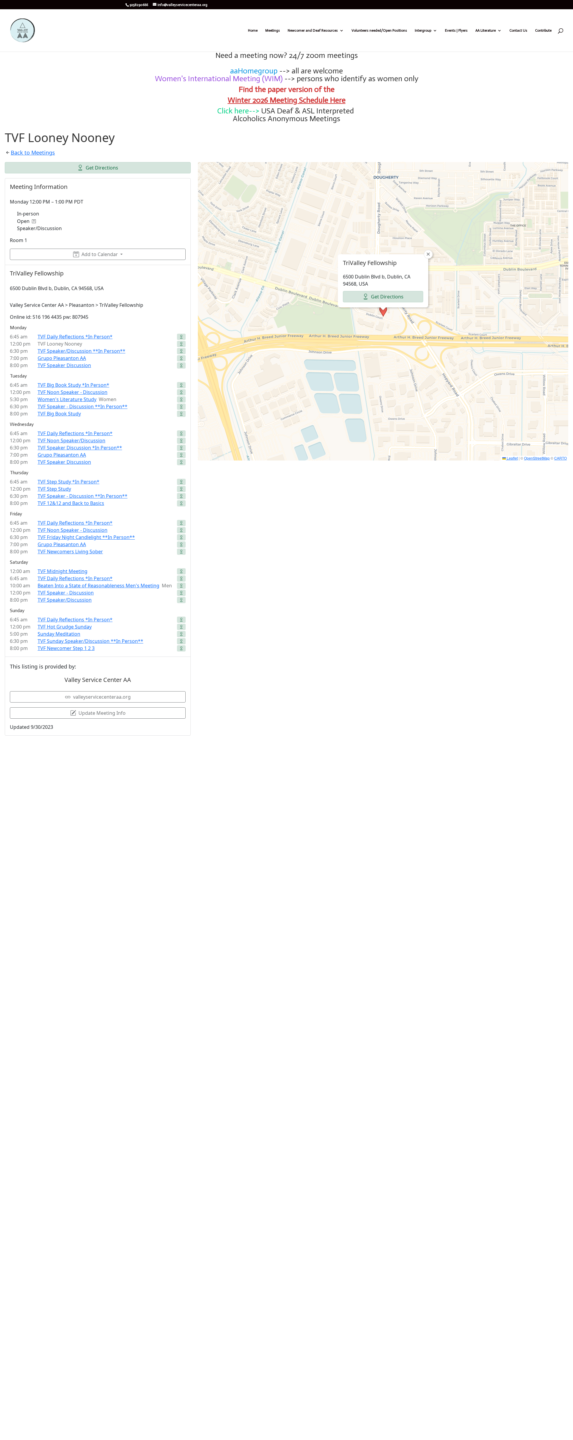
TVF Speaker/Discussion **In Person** (81, 351)
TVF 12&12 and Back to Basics (71, 503)
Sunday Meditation (59, 634)
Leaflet (512, 458)
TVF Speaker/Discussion (65, 600)
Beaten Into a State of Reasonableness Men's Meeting (98, 585)
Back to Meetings (33, 152)
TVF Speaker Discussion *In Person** (80, 447)
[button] (383, 311)
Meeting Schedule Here (308, 100)
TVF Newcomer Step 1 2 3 (66, 648)
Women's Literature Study (67, 399)
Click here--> (238, 110)
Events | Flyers (456, 30)
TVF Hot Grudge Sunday (65, 626)
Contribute (543, 30)
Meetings (272, 30)
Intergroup (423, 30)
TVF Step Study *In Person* (68, 481)
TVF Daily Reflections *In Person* (75, 336)
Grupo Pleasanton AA (62, 358)
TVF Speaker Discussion (64, 365)
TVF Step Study (54, 489)
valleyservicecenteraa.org (102, 697)
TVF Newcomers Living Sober (70, 551)
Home (253, 30)
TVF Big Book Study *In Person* (73, 385)
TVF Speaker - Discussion (66, 592)
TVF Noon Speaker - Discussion (72, 392)
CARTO (560, 458)
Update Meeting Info (102, 713)
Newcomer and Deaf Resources (313, 30)
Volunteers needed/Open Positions (379, 30)
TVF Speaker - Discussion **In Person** (82, 406)
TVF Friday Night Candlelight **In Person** (86, 537)
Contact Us (518, 30)
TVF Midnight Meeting (62, 571)
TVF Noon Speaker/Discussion (71, 440)
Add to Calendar (99, 254)
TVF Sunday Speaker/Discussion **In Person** (90, 641)
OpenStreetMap (537, 458)
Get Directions (102, 167)
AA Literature (485, 30)
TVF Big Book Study (59, 413)
